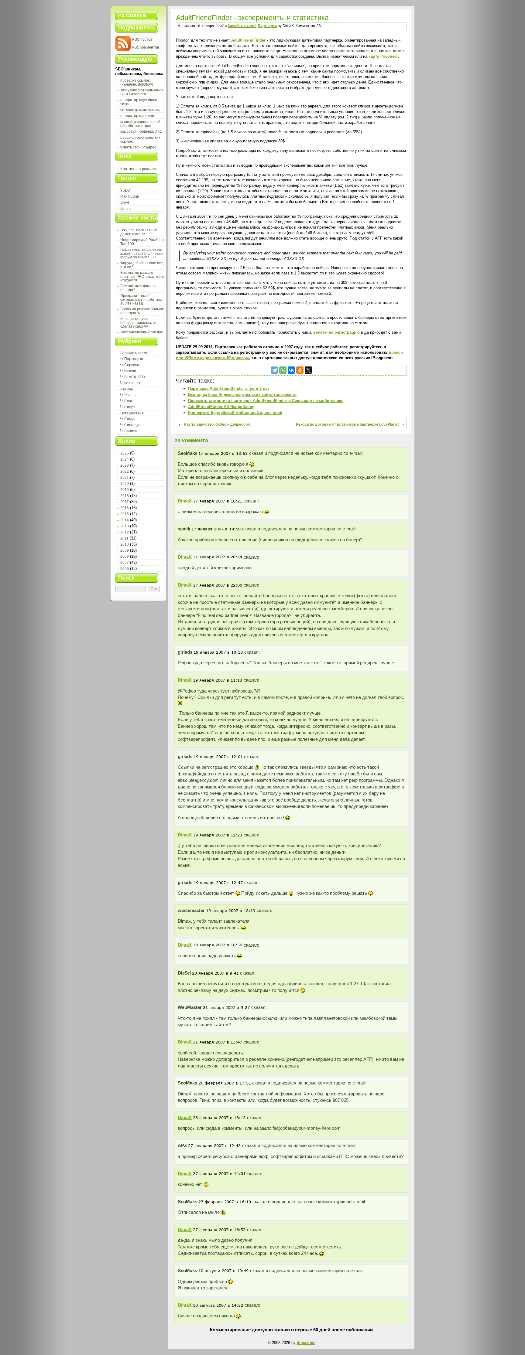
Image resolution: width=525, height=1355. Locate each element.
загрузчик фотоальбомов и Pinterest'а (141, 92)
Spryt (124, 202)
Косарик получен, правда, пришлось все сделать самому (139, 322)
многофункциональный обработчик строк (140, 124)
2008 (124, 556)
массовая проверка (141, 131)
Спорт (129, 407)
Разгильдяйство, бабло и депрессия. (217, 424)
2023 (124, 465)
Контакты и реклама (138, 168)
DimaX (185, 500)
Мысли (130, 371)
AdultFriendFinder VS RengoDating (221, 406)
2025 (124, 453)
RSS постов (142, 39)
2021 (124, 477)
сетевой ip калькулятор (140, 109)
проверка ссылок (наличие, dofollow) (136, 82)
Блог (128, 401)
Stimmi (126, 208)
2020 (124, 483)
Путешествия (132, 413)
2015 (124, 514)
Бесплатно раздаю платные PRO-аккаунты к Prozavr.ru (142, 276)
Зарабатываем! (133, 353)
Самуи (130, 419)
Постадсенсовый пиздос (141, 332)
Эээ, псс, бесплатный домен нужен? (138, 232)
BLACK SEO (134, 377)
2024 (124, 459)
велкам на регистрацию (336, 332)
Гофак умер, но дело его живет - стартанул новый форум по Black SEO (141, 253)
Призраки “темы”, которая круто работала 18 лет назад (141, 299)
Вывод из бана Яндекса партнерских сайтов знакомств (242, 394)
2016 (124, 508)
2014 (124, 520)
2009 (124, 550)
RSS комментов (145, 47)
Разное (126, 389)
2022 (124, 471)
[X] (308, 370)
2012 (124, 532)
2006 (124, 568)
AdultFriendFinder (248, 40)
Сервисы (132, 365)
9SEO (125, 190)
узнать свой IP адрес (138, 147)
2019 (124, 490)
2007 (124, 562)
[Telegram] (274, 370)
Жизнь (130, 395)
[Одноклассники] (300, 370)
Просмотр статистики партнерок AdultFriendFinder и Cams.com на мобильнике (265, 400)
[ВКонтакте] (291, 370)
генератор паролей (137, 115)
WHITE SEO (134, 383)
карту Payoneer (383, 56)
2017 (124, 502)
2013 (124, 526)
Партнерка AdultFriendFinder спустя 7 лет (228, 388)
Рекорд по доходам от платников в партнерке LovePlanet (347, 424)
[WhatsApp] (283, 370)
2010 (124, 544)
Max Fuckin (129, 196)
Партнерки (133, 359)
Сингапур (132, 425)
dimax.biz (306, 1342)
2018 (124, 496)
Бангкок (130, 431)
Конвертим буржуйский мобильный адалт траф (235, 412)
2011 (124, 538)
